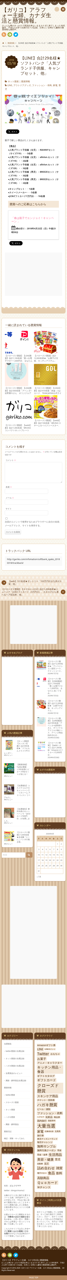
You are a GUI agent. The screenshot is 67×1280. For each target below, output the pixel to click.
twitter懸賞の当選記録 (15, 1051)
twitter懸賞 (10, 1095)
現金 (59, 1150)
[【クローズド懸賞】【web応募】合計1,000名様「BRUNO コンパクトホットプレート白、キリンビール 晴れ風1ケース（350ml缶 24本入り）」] (19, 422)
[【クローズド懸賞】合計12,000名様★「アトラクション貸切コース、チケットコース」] (41, 668)
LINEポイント (50, 1049)
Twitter (43, 1054)
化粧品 (49, 1117)
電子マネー (42, 1173)
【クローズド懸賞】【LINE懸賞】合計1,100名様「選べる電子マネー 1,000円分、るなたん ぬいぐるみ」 (18, 359)
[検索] (57, 9)
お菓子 (41, 1059)
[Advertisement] (33, 274)
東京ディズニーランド (47, 1139)
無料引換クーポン (46, 1150)
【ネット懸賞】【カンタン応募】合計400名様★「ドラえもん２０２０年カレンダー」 (17, 747)
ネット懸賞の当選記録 (15, 1058)
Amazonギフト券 (46, 1045)
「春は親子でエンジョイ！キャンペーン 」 (32, 219)
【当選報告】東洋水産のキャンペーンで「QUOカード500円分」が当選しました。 (17, 815)
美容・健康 (45, 1159)
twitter (15, 34)
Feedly (9, 34)
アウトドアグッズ (22, 85)
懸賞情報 (25, 81)
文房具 (57, 1131)
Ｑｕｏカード (47, 1182)
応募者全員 (49, 1131)
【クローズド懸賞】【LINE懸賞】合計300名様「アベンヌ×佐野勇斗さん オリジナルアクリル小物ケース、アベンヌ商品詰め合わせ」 (18, 393)
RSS (4, 34)
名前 (9, 487)
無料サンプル (46, 1146)
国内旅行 (42, 1120)
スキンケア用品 (47, 1096)
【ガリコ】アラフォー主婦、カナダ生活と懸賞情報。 (26, 1260)
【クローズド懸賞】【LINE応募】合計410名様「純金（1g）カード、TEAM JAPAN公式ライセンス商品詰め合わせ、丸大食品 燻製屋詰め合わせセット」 (48, 394)
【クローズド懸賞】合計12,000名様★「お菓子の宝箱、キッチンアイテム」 (46, 358)
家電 (55, 85)
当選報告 (8, 1043)
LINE (9, 85)
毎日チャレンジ (45, 1142)
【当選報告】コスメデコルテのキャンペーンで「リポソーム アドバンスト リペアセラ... (17, 791)
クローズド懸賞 (12, 1102)
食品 (51, 1173)
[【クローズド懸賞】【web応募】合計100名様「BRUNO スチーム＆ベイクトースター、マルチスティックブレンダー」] (45, 417)
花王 (46, 1163)
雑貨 (59, 1168)
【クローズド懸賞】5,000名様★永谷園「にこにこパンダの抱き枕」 (23, 837)
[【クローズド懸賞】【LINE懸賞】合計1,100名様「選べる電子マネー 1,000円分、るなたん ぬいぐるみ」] (16, 352)
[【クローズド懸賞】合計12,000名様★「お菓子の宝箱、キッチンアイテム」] (45, 352)
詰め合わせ (46, 1168)
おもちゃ (55, 1053)
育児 (57, 1159)
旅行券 (40, 1135)
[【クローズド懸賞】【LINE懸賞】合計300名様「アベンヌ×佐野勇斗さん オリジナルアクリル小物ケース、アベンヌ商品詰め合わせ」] (16, 384)
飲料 (59, 1173)
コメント (11, 460)
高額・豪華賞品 (12, 1124)
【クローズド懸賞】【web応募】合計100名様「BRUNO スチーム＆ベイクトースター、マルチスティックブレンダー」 (47, 425)
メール (10, 498)
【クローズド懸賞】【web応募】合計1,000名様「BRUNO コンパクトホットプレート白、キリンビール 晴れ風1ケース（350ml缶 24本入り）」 (19, 430)
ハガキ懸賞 (10, 1117)
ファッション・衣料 (42, 85)
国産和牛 (51, 1120)
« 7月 (39, 876)
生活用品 (55, 1155)
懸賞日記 (8, 1131)
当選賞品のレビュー (14, 1073)
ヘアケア (40, 1117)
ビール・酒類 (43, 1109)
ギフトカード (46, 1080)
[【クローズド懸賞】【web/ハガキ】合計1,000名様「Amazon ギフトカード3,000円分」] (41, 749)
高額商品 (43, 1178)
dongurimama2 (17, 1190)
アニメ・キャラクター (49, 1062)
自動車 (40, 1163)
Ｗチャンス (43, 1187)
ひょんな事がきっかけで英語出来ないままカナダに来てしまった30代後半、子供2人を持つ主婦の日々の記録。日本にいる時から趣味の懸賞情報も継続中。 (33, 1263)
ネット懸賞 (13, 81)
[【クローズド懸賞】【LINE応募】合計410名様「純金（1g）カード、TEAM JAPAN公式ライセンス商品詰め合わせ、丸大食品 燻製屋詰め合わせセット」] (45, 384)
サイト (9, 508)
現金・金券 (42, 1154)
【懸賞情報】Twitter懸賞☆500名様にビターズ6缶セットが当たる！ (23, 769)
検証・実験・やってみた (14, 1138)
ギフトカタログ (46, 1075)
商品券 (57, 1117)
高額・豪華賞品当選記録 (16, 1080)
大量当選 (46, 1126)
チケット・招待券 (46, 1100)
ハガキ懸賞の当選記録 (15, 1065)
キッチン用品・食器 (49, 1069)
